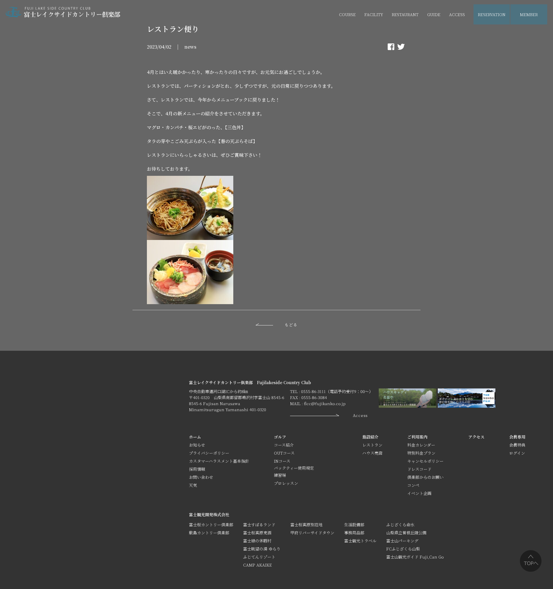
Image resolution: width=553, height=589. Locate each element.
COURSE (347, 14)
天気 (193, 485)
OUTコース (284, 453)
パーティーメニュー (410, 35)
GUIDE (433, 14)
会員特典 (517, 445)
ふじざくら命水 (400, 524)
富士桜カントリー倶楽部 (211, 524)
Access (360, 415)
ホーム (195, 437)
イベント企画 (445, 35)
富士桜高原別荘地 (306, 524)
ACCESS (457, 14)
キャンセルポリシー (425, 461)
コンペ (413, 485)
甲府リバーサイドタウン (312, 532)
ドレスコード (419, 469)
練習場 (280, 475)
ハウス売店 (374, 35)
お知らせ (197, 445)
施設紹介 (370, 437)
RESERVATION (491, 14)
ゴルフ (280, 437)
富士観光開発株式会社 (209, 514)
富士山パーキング (402, 541)
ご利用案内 (417, 437)
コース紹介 (284, 445)
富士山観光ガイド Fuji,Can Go (415, 557)
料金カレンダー (421, 445)
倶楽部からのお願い (425, 477)
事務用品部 (354, 532)
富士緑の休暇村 (257, 541)
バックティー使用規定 (294, 468)
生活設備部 (354, 524)
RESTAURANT (405, 14)
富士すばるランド (259, 524)
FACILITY (373, 14)
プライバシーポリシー (209, 453)
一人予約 (528, 35)
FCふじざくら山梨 (403, 549)
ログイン (517, 453)
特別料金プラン (421, 453)
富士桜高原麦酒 (257, 532)
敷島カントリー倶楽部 (209, 532)
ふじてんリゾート (259, 557)
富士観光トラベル (360, 541)
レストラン (372, 445)
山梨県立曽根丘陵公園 (406, 532)
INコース (282, 461)
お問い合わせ (201, 477)
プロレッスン (286, 483)
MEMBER (529, 14)
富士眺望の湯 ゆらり (262, 549)
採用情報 (197, 469)
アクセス (476, 437)
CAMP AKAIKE (257, 565)
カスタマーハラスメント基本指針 (219, 461)
